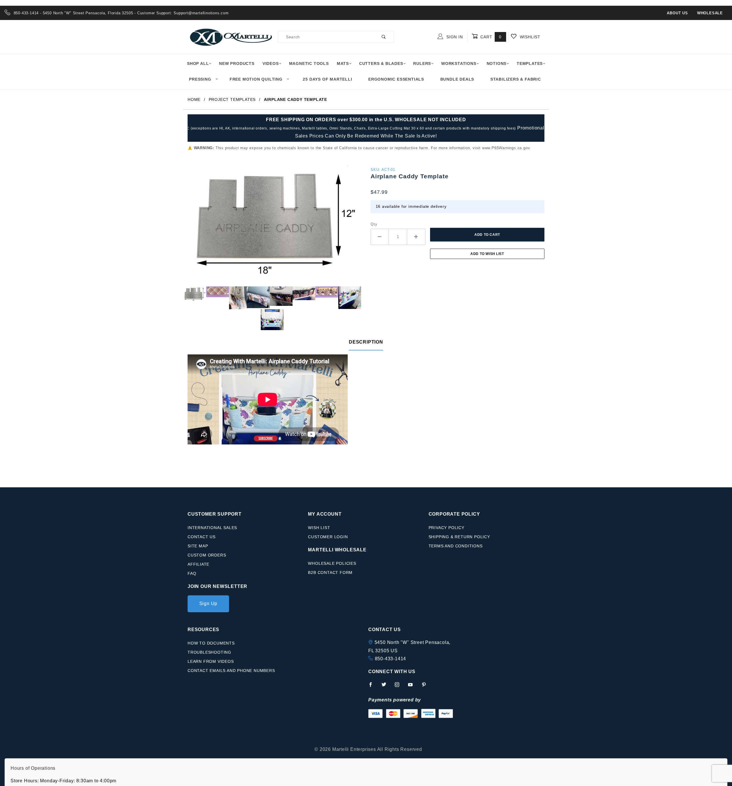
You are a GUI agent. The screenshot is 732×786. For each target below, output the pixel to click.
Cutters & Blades (381, 63)
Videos (270, 63)
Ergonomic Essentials (396, 79)
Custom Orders (207, 555)
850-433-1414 (390, 658)
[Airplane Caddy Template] (274, 225)
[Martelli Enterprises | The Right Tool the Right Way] (230, 36)
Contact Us (202, 536)
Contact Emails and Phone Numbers (231, 670)
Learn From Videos (211, 661)
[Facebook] (373, 686)
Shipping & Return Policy (459, 536)
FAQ (192, 573)
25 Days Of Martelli (327, 79)
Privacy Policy (446, 527)
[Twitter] (386, 686)
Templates (530, 63)
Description (366, 342)
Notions (497, 63)
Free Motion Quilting (256, 79)
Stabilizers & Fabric (515, 79)
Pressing (200, 79)
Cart (490, 37)
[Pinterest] (426, 686)
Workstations (458, 63)
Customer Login (328, 536)
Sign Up (208, 603)
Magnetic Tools (309, 63)
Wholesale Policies (332, 563)
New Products (236, 63)
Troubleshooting (209, 652)
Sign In (454, 37)
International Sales (212, 527)
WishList (529, 37)
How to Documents (211, 643)
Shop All (198, 63)
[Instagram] (399, 686)
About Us (677, 13)
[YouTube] (413, 686)
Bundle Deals (457, 79)
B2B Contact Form (330, 572)
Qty (374, 224)
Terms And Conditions (456, 546)
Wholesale (710, 13)
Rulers (422, 63)
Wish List (319, 527)
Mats (343, 63)
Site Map (198, 546)
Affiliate (198, 564)
